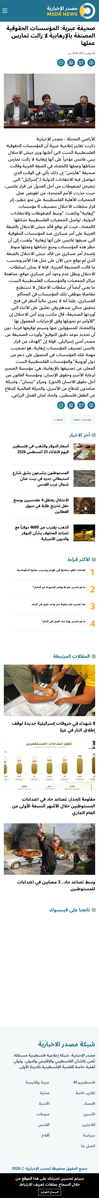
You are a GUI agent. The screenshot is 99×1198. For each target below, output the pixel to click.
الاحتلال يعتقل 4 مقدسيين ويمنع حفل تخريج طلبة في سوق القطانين (41, 506)
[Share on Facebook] (91, 62)
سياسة (89, 1135)
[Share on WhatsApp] (71, 62)
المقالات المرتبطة (71, 656)
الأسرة (44, 1103)
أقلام (45, 1135)
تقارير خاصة (85, 1093)
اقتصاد (89, 1103)
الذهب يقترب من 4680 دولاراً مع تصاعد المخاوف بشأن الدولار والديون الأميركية (42, 533)
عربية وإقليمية (37, 1082)
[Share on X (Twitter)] (81, 62)
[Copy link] (61, 62)
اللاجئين (88, 1125)
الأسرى (89, 1114)
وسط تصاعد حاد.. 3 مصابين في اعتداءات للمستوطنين (56, 885)
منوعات (43, 1114)
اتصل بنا (88, 1146)
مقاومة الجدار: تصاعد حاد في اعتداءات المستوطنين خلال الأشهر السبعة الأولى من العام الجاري (53, 806)
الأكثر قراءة (79, 559)
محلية (45, 1093)
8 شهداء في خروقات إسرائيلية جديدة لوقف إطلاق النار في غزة (53, 727)
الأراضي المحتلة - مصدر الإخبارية (65, 139)
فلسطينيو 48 (84, 1082)
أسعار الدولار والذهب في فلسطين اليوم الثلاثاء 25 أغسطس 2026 (40, 449)
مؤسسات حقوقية (82, 419)
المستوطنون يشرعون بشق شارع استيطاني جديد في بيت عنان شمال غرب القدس (40, 479)
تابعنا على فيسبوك (69, 910)
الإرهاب (59, 419)
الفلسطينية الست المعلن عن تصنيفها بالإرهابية (55, 365)
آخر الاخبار (79, 435)
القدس (44, 1125)
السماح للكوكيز (49, 1192)
